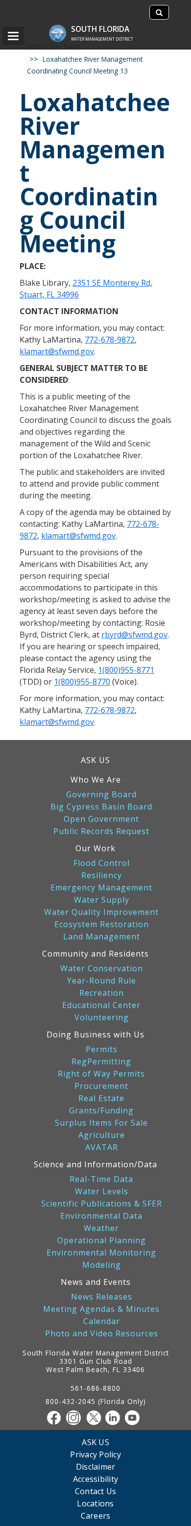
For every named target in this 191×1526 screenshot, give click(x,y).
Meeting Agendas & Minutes (101, 1309)
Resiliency (101, 875)
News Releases (101, 1297)
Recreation (101, 993)
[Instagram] (76, 1417)
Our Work (95, 848)
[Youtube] (134, 1417)
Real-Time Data (101, 1179)
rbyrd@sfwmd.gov (134, 634)
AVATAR (101, 1147)
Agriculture (101, 1135)
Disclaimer (96, 1466)
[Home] (62, 28)
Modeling (101, 1265)
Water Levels (101, 1191)
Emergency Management (101, 888)
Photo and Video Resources (101, 1334)
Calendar (101, 1321)
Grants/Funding (101, 1111)
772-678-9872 (110, 339)
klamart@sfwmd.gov (57, 351)
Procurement (101, 1086)
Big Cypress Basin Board (101, 807)
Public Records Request (101, 831)
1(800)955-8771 (126, 670)
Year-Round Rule (101, 981)
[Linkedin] (115, 1417)
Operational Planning (101, 1240)
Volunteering (101, 1017)
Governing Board (101, 794)
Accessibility (95, 1479)
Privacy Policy (95, 1454)
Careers (96, 1515)
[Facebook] (56, 1417)
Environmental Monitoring (101, 1253)
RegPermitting (101, 1062)
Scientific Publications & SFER (101, 1204)
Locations (95, 1503)
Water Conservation (101, 968)
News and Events (96, 1282)
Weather (101, 1228)
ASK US (95, 760)
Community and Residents (95, 953)
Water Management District (102, 39)
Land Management (101, 937)
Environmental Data (101, 1216)
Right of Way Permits (101, 1074)
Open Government (101, 819)
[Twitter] (95, 1417)
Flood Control (101, 863)
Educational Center (101, 1005)
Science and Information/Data (95, 1164)
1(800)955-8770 (82, 681)
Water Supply (101, 900)
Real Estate (101, 1098)
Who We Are (96, 779)
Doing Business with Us (95, 1034)
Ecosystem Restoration (101, 924)
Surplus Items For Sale (101, 1123)
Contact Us (96, 1491)
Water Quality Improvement (101, 912)
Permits (102, 1049)
